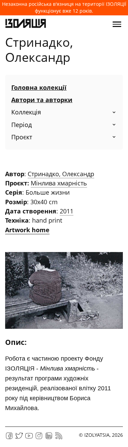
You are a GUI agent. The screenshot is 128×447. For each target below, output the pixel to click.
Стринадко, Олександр (61, 174)
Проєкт (21, 137)
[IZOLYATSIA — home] (25, 24)
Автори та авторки (41, 100)
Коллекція (26, 112)
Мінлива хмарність (59, 183)
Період (21, 125)
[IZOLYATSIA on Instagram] (39, 438)
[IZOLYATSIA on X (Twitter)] (19, 438)
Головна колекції (39, 87)
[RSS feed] (59, 438)
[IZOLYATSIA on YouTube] (29, 438)
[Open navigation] (117, 24)
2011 (66, 211)
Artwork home (27, 230)
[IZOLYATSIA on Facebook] (9, 438)
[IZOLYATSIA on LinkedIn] (49, 438)
